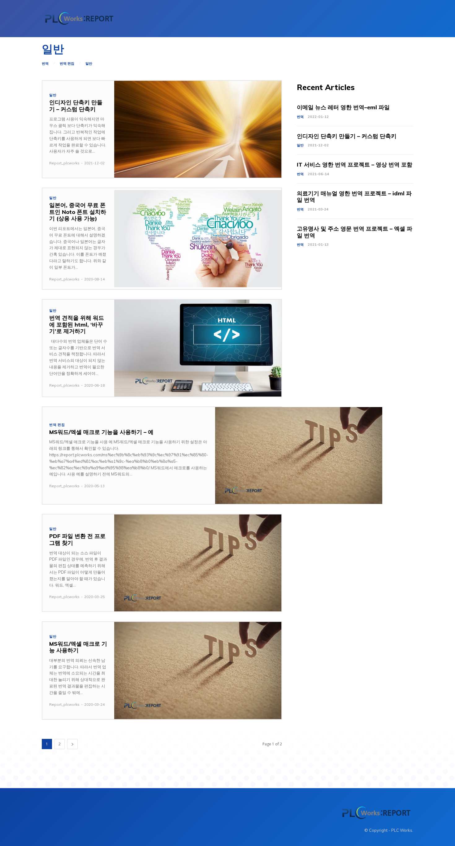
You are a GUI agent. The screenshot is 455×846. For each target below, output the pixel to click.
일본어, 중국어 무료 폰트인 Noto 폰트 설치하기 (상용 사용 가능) (77, 212)
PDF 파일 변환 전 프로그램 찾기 (77, 539)
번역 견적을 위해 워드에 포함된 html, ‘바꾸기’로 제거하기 (76, 324)
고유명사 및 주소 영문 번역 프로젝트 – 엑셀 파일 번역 (354, 232)
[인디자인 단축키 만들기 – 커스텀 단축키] (197, 129)
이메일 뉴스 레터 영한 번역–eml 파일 (343, 107)
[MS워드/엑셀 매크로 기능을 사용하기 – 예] (298, 455)
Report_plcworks (64, 163)
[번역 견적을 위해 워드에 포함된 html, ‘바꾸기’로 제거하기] (197, 348)
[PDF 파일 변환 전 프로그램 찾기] (197, 562)
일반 (88, 63)
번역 (45, 63)
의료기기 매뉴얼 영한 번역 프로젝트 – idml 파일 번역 (354, 197)
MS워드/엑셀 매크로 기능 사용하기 (78, 647)
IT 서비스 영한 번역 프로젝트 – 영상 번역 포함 (354, 164)
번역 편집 (67, 63)
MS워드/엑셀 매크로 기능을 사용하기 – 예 (101, 432)
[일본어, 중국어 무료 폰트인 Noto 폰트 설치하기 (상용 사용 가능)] (197, 238)
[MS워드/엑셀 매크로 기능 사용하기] (197, 670)
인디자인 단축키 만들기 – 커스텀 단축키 (75, 106)
